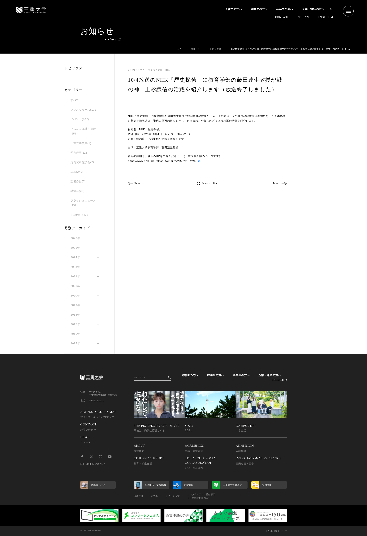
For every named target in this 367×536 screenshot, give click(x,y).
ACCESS (303, 17)
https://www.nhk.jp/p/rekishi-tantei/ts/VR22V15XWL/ (162, 160)
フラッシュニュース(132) (83, 203)
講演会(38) (77, 190)
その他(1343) (79, 214)
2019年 (75, 305)
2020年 (75, 295)
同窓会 (154, 496)
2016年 (75, 333)
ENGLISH (324, 17)
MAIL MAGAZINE (95, 464)
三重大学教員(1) (81, 143)
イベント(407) (80, 119)
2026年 (75, 238)
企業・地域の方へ (313, 9)
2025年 (75, 247)
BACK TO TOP (274, 531)
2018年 (75, 314)
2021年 (75, 286)
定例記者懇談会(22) (83, 162)
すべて (75, 100)
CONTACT (282, 17)
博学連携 (138, 496)
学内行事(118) (80, 152)
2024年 (75, 257)
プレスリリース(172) (84, 109)
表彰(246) (77, 171)
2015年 (75, 343)
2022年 (75, 276)
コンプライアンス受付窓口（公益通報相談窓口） (201, 496)
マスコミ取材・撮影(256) (83, 131)
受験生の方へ (233, 9)
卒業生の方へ (284, 9)
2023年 (75, 266)
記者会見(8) (78, 181)
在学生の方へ (259, 9)
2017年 (75, 324)
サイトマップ (172, 496)
